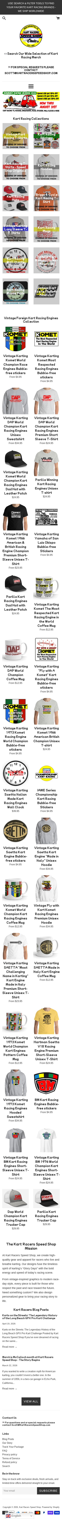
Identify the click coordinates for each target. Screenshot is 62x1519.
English (16, 1515)
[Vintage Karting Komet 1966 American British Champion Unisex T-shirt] (46, 711)
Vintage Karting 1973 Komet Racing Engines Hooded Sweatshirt (15, 1108)
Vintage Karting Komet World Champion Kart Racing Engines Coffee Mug (15, 913)
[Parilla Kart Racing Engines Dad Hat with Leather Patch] (15, 583)
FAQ (4, 1450)
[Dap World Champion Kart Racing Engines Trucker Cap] (15, 1198)
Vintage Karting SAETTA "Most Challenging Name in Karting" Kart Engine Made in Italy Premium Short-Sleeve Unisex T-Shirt (15, 980)
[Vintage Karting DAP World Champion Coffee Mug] (15, 649)
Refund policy (9, 1462)
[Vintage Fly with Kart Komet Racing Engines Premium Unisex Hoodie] (46, 888)
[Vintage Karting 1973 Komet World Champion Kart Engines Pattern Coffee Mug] (15, 1021)
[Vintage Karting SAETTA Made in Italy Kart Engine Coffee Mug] (46, 946)
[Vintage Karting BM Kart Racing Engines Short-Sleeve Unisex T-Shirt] (15, 1140)
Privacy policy (9, 1454)
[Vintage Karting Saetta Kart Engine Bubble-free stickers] (15, 831)
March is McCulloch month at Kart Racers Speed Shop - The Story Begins (27, 1358)
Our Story (7, 1443)
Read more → (9, 1347)
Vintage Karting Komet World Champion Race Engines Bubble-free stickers (15, 364)
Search (6, 1466)
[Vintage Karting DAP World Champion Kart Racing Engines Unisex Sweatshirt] (15, 401)
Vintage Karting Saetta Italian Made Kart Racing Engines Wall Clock (15, 798)
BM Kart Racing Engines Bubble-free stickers (46, 1104)
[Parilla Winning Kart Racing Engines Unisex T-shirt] (46, 463)
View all (31, 1401)
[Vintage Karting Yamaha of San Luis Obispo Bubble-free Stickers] (46, 517)
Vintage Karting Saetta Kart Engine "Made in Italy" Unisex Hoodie (46, 856)
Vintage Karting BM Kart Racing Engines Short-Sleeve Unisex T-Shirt (15, 1165)
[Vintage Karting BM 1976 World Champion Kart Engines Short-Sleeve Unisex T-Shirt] (46, 1140)
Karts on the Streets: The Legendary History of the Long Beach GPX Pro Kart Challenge (29, 1317)
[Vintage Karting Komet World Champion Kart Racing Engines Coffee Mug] (15, 888)
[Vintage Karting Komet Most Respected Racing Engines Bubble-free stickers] (46, 339)
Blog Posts (8, 1439)
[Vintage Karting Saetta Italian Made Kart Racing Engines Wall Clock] (15, 773)
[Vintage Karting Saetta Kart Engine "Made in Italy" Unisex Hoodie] (46, 831)
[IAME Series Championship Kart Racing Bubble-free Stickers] (46, 773)
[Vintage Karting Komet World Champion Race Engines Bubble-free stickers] (15, 339)
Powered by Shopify (50, 1507)
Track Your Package (13, 1447)
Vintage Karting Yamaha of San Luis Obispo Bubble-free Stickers (46, 542)
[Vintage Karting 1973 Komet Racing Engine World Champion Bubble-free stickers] (15, 711)
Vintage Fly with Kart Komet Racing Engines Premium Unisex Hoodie (46, 913)
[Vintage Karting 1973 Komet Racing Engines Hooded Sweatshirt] (15, 1083)
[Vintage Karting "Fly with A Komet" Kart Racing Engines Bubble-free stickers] (46, 649)
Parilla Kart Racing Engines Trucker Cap (46, 1216)
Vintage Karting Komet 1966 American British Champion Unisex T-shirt (46, 736)
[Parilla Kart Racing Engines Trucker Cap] (46, 1198)
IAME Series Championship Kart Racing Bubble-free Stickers (46, 798)
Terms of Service (11, 1458)
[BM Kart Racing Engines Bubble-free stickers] (46, 1083)
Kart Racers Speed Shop (30, 1507)
